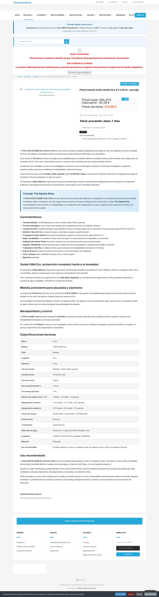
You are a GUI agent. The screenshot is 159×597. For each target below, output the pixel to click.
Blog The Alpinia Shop (92, 555)
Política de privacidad (26, 547)
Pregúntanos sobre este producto (93, 128)
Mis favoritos (112, 2)
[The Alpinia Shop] (22, 2)
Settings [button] (139, 594)
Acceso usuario (89, 547)
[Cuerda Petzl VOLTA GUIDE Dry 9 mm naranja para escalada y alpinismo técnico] (47, 91)
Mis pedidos (99, 2)
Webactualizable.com (87, 588)
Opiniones (54, 551)
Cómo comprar (56, 547)
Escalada (28, 15)
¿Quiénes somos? (24, 551)
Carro (140, 15)
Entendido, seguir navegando (80, 72)
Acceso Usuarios (137, 2)
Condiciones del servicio (60, 542)
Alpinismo (41, 15)
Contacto (125, 2)
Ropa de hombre (58, 15)
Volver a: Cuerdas (129, 84)
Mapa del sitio (89, 551)
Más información (150, 594)
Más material (105, 15)
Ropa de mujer (75, 15)
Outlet (132, 15)
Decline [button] (131, 594)
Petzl (83, 132)
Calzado (90, 15)
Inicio (17, 15)
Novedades (120, 15)
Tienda (86, 542)
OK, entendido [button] (120, 594)
